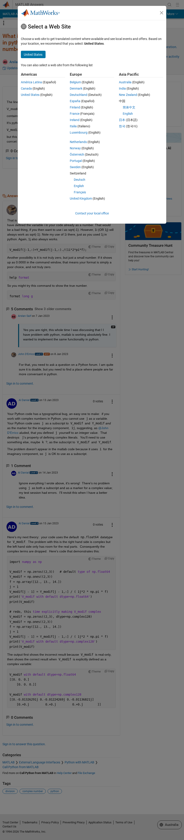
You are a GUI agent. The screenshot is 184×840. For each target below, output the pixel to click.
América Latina (31, 82)
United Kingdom (81, 198)
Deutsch (79, 179)
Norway (75, 148)
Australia (125, 82)
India (122, 88)
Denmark (76, 88)
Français (80, 192)
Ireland (74, 120)
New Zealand (128, 95)
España (75, 101)
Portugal (76, 161)
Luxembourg (79, 132)
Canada (26, 88)
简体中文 (129, 107)
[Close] (161, 13)
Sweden (75, 167)
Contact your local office (92, 213)
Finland (75, 107)
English (79, 186)
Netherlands (78, 142)
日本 (122, 120)
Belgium (75, 82)
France (74, 113)
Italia (73, 126)
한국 (122, 126)
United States (30, 95)
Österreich (77, 154)
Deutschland (78, 95)
